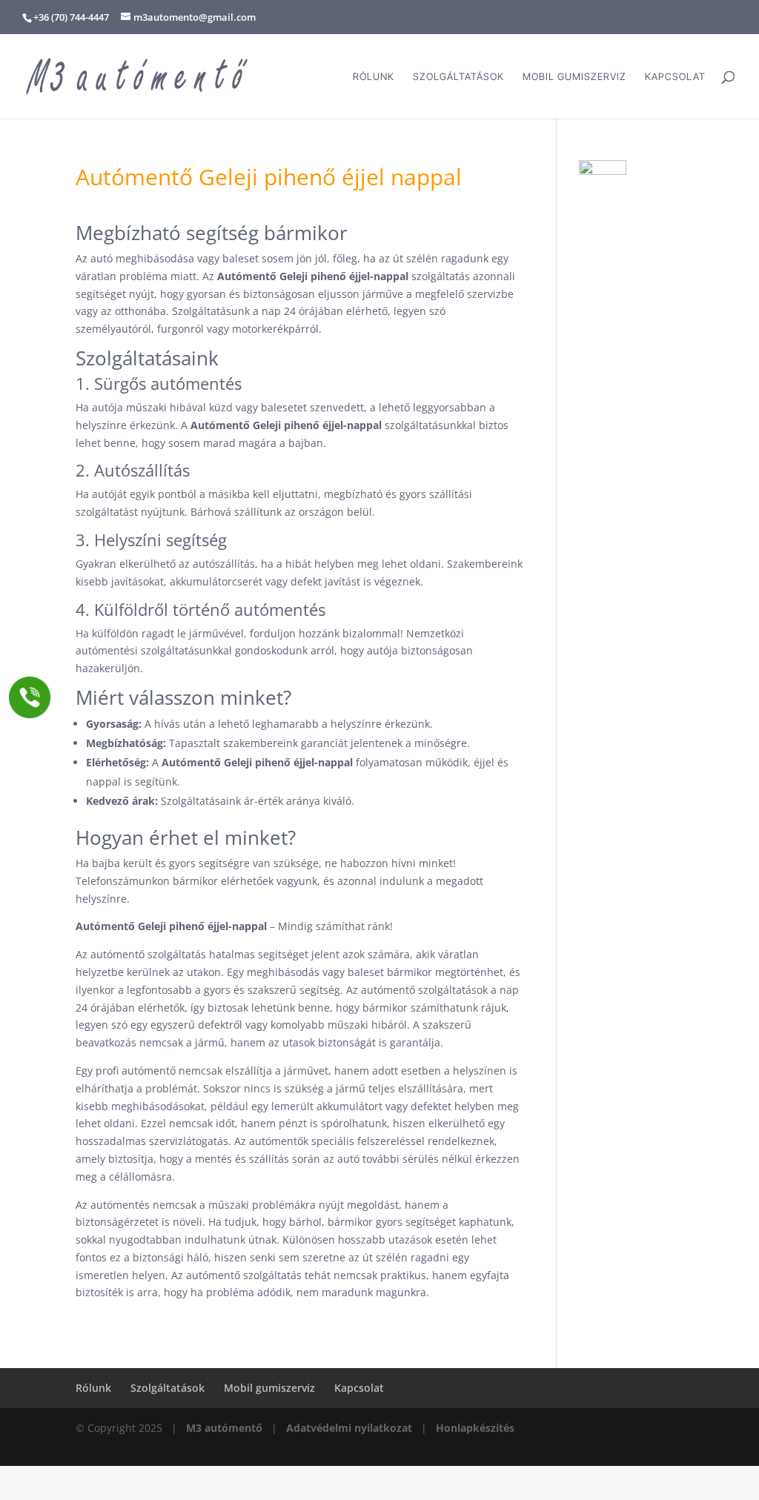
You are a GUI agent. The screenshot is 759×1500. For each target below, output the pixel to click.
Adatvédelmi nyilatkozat (349, 1428)
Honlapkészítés (475, 1428)
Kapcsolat (675, 76)
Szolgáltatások (458, 76)
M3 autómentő (224, 1428)
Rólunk (373, 76)
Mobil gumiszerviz (574, 76)
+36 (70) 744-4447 (71, 17)
